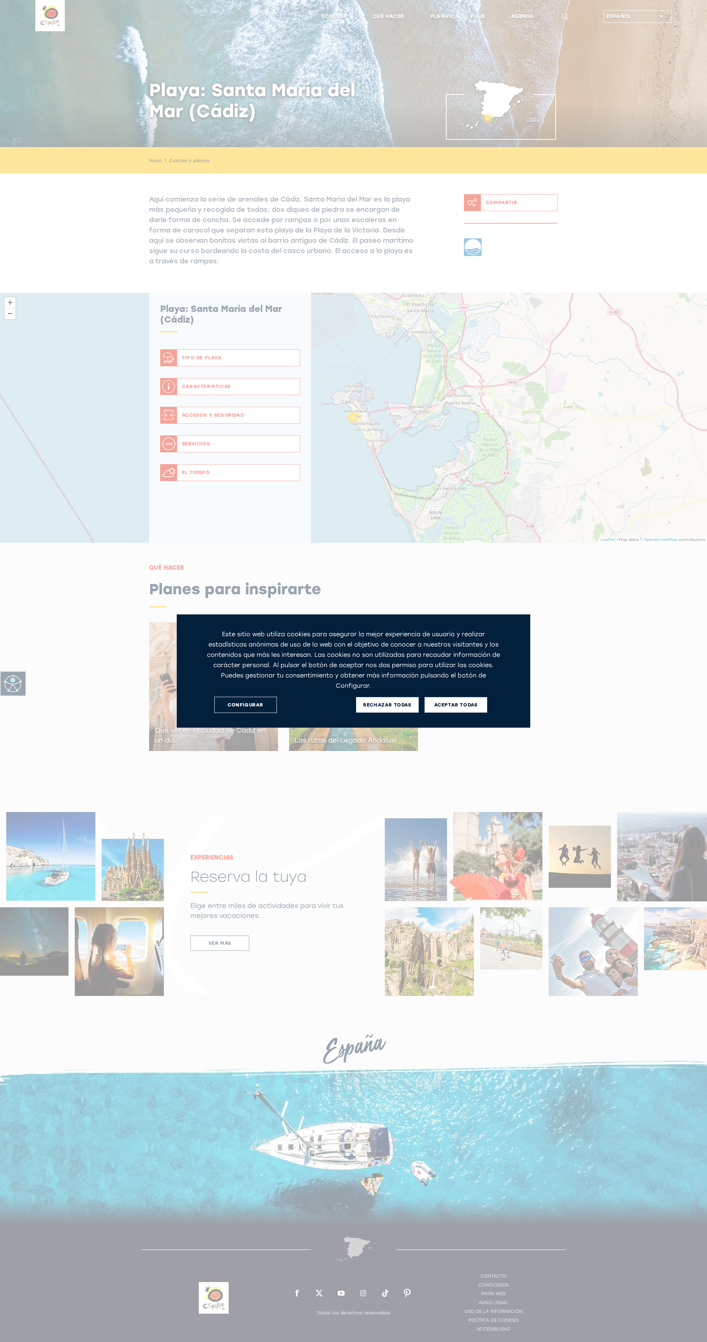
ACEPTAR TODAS (456, 705)
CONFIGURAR (245, 705)
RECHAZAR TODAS (387, 705)
